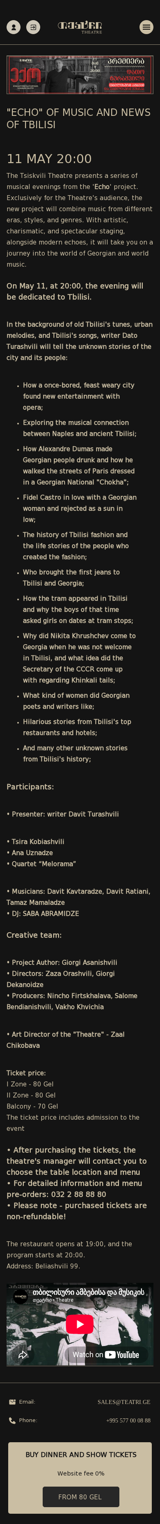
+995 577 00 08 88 (128, 1421)
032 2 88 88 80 (78, 1195)
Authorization (33, 27)
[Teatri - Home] (80, 27)
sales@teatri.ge (124, 1402)
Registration (14, 27)
